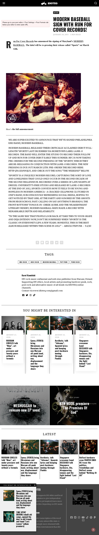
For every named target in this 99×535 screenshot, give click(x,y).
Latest (56, 13)
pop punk (63, 262)
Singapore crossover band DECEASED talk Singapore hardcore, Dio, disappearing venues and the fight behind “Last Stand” (85, 353)
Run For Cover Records (23, 41)
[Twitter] (47, 242)
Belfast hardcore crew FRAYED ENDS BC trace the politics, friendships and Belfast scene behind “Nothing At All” (88, 466)
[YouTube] (83, 517)
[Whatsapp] (52, 242)
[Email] (61, 242)
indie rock (35, 262)
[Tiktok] (87, 517)
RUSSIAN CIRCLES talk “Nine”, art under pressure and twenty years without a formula (12, 349)
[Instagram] (30, 295)
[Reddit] (56, 242)
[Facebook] (37, 242)
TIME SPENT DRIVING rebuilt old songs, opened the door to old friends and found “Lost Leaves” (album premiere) (24, 519)
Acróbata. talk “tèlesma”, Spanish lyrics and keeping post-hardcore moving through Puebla (61, 349)
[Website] (34, 295)
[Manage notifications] (93, 530)
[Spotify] (91, 517)
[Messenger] (42, 242)
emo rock (23, 262)
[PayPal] (94, 517)
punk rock (75, 262)
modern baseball (49, 262)
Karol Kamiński (28, 275)
